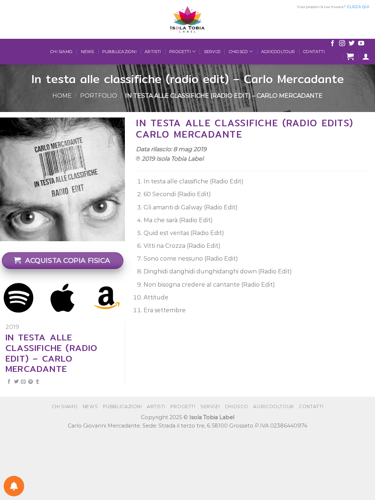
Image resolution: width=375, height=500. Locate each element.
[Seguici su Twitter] (351, 43)
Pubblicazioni (119, 51)
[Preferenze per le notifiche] (14, 486)
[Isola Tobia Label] (187, 19)
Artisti (153, 51)
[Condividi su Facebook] (9, 382)
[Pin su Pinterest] (30, 382)
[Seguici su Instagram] (342, 43)
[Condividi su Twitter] (16, 382)
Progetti (180, 51)
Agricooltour (278, 51)
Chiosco (238, 51)
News (87, 51)
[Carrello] (350, 56)
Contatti (314, 51)
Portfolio (98, 95)
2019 (12, 327)
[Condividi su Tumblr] (37, 382)
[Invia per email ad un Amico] (23, 382)
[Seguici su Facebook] (332, 43)
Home (62, 95)
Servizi (212, 51)
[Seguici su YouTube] (361, 43)
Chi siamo (61, 51)
